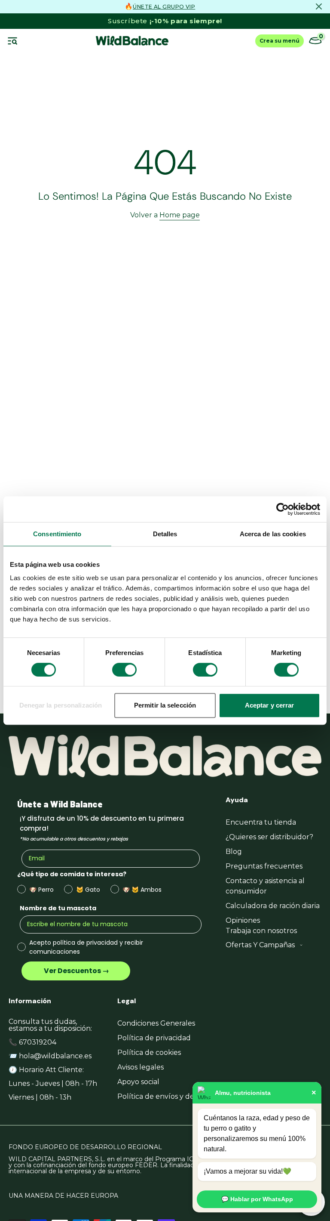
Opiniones (243, 920)
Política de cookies (149, 1052)
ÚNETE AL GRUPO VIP (164, 6)
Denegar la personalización (60, 705)
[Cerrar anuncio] (319, 6)
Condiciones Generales (156, 1023)
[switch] (124, 670)
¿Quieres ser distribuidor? (269, 837)
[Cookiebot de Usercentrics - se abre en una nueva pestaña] (282, 509)
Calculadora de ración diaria (273, 906)
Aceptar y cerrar (269, 705)
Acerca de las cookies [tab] (273, 534)
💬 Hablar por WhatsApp (257, 1199)
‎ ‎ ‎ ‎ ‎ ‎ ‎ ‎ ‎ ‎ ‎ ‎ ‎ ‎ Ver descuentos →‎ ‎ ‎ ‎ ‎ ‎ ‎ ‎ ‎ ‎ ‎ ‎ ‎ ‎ (76, 971)
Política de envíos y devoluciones (174, 1096)
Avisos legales (140, 1067)
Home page (179, 215)
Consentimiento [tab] (57, 534)
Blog (234, 851)
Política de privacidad (154, 1038)
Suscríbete (165, 21)
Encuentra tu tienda (261, 822)
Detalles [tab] (165, 534)
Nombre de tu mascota (58, 908)
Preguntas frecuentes (264, 866)
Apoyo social (138, 1082)
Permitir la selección (165, 705)
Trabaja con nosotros (261, 931)
